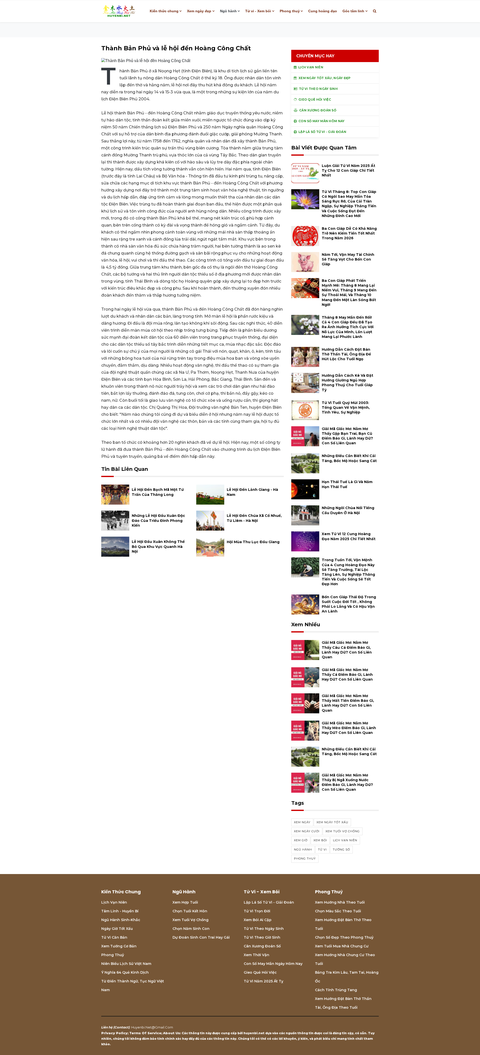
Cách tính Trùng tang (336, 990)
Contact (121, 1027)
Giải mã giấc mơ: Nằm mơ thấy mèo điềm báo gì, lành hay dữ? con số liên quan (349, 728)
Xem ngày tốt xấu (332, 822)
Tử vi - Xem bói (258, 11)
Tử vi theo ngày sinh (264, 928)
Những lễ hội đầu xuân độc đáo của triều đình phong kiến (158, 520)
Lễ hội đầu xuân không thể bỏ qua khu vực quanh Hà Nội (158, 546)
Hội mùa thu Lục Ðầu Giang (253, 542)
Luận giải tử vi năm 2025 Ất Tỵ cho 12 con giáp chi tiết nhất (348, 170)
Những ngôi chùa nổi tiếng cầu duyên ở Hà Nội (348, 510)
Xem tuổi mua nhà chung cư (341, 946)
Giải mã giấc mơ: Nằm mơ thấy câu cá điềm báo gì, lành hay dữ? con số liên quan (347, 649)
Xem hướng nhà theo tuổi (340, 902)
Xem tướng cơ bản (118, 946)
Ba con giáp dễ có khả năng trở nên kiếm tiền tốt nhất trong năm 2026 (349, 233)
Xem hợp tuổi (185, 902)
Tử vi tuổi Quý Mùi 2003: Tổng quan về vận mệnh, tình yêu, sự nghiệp (346, 407)
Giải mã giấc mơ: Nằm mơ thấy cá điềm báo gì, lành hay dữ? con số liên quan (347, 675)
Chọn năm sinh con (191, 928)
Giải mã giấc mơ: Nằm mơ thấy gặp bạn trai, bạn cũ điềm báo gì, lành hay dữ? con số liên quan (347, 436)
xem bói (320, 840)
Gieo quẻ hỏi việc (260, 972)
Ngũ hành (228, 11)
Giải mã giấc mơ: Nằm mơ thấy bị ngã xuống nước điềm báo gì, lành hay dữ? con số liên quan (347, 782)
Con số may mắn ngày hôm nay (273, 963)
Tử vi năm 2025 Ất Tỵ (263, 981)
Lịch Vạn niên (114, 902)
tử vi (322, 849)
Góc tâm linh (353, 11)
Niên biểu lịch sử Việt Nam (126, 963)
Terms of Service (145, 1033)
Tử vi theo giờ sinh (262, 937)
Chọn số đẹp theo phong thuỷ (344, 937)
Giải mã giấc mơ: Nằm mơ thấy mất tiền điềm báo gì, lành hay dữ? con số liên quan (348, 703)
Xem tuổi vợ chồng (190, 920)
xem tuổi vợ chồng (343, 831)
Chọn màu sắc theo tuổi (338, 911)
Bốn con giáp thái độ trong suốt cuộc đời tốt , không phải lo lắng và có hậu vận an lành (349, 604)
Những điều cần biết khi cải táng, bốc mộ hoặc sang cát (349, 458)
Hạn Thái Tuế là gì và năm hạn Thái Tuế (347, 484)
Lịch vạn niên (345, 840)
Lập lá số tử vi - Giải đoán (269, 902)
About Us (171, 1033)
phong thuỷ (305, 858)
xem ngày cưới (307, 831)
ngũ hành (303, 849)
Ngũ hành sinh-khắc (120, 920)
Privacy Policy (114, 1033)
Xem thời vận (256, 955)
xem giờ (301, 840)
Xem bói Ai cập (258, 920)
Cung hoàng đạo (322, 11)
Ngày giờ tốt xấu (117, 928)
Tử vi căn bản (114, 937)
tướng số (341, 849)
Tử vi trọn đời (257, 911)
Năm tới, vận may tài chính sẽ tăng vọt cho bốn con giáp (348, 259)
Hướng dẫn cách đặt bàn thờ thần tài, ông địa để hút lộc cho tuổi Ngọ (346, 354)
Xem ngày (302, 822)
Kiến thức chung (164, 11)
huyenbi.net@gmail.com (152, 1027)
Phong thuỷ (290, 11)
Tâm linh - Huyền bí (119, 911)
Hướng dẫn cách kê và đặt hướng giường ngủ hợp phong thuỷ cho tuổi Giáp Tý (347, 382)
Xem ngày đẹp (199, 11)
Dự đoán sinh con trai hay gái (201, 937)
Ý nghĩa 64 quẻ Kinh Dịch (125, 972)
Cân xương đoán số (262, 946)
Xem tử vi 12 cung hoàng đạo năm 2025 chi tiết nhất (349, 536)
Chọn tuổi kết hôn (189, 911)
